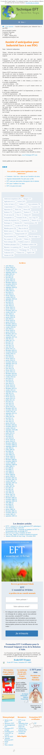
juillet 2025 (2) (10, 274)
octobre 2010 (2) (10, 428)
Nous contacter (9, 745)
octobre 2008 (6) (10, 463)
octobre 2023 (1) (10, 297)
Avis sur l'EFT (9, 736)
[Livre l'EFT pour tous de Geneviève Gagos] (35, 702)
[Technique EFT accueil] (22, 19)
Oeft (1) (33, 231)
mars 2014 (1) (10, 383)
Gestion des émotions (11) (11, 220)
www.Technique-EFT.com (29, 155)
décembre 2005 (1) (11, 511)
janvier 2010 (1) (10, 441)
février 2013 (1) (10, 396)
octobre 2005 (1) (10, 514)
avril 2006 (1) (10, 506)
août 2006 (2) (10, 502)
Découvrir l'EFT (9, 723)
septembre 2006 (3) (11, 501)
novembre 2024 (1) (11, 284)
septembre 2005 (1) (11, 516)
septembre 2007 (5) (11, 483)
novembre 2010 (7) (11, 426)
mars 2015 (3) (10, 368)
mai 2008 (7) (9, 469)
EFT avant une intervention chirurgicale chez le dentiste (23, 181)
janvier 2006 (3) (10, 509)
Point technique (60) (10, 242)
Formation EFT (9, 731)
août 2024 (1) (10, 289)
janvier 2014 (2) (10, 387)
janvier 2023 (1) (10, 309)
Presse (6, 741)
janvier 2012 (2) (10, 406)
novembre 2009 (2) (11, 445)
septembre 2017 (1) (11, 337)
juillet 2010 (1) (10, 433)
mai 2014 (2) (9, 380)
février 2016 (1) (10, 358)
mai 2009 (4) (9, 451)
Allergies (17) (27, 199)
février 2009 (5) (10, 456)
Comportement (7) (9, 207)
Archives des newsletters (22, 732)
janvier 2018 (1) (10, 332)
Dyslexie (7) (27, 212)
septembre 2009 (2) (11, 446)
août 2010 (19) (10, 431)
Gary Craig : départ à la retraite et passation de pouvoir (22, 534)
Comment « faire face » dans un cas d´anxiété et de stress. (23, 176)
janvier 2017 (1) (10, 348)
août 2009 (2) (10, 448)
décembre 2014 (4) (11, 373)
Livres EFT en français (9, 734)
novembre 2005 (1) (11, 512)
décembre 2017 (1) (11, 334)
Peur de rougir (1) (34, 236)
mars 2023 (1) (10, 305)
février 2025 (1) (10, 279)
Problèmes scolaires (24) (29, 244)
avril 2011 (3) (10, 420)
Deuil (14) (18, 209)
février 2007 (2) (10, 494)
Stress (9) (26, 247)
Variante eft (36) (9, 255)
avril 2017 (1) (10, 345)
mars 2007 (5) (10, 493)
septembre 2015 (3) (11, 363)
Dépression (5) (8, 209)
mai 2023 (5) (9, 302)
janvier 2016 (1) (10, 360)
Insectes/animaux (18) (30, 223)
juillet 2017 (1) (10, 340)
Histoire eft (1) (36, 220)
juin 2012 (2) (9, 401)
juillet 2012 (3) (10, 400)
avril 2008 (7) (10, 471)
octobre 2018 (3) (10, 327)
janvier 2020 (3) (10, 317)
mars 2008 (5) (10, 473)
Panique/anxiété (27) (21, 234)
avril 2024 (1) (10, 294)
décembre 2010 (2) (11, 425)
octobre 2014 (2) (10, 377)
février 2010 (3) (10, 440)
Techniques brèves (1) (10, 250)
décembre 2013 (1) (11, 388)
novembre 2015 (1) (11, 362)
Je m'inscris (21, 633)
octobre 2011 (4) (10, 411)
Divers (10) (26, 209)
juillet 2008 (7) (10, 466)
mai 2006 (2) (9, 504)
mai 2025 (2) (9, 277)
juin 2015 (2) (9, 367)
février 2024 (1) (10, 295)
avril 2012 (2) (10, 403)
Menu (22, 22)
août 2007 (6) (10, 484)
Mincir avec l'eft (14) (23, 231)
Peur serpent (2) (8, 239)
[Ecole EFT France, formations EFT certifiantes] (35, 727)
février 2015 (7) (10, 370)
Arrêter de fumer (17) (10, 204)
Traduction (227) (9, 252)
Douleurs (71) (8, 212)
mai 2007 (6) (9, 489)
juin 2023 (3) (9, 300)
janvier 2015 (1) (10, 372)
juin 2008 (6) (9, 468)
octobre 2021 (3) (10, 312)
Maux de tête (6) (23, 228)
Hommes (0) (18, 223)
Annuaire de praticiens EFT (22, 729)
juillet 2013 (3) (10, 395)
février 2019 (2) (10, 320)
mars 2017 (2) (10, 347)
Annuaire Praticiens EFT (9, 739)
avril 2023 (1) (10, 304)
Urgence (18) (30, 252)
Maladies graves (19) (10, 228)
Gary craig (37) (33, 217)
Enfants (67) (27, 215)
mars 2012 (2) (10, 405)
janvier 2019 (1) (10, 322)
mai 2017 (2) (9, 343)
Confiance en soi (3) (23, 207)
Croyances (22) (35, 207)
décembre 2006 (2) (11, 498)
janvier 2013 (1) (10, 398)
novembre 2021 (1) (11, 310)
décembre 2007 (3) (11, 478)
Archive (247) (21, 201)
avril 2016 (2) (10, 357)
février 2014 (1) (10, 385)
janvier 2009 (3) (10, 458)
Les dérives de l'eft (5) (21, 225)
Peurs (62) (19, 239)
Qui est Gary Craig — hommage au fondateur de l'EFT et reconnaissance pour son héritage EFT (22, 530)
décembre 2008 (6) (11, 459)
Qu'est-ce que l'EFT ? (8, 720)
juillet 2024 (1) (10, 290)
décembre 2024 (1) (11, 282)
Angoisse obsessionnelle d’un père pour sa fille (20, 179)
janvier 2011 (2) (10, 423)
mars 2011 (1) (10, 421)
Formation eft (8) (21, 217)
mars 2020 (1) (10, 314)
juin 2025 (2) (9, 276)
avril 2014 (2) (10, 382)
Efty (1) (19, 215)
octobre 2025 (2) (10, 271)
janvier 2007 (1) (10, 496)
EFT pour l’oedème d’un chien (16, 183)
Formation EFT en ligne (9, 729)
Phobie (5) (27, 239)
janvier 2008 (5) (10, 476)
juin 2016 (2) (9, 355)
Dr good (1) (18, 212)
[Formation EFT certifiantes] (22, 662)
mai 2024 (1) (9, 292)
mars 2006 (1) (10, 507)
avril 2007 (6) (10, 491)
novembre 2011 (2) (11, 410)
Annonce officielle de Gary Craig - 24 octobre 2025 (21, 536)
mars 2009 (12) (10, 454)
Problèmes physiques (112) (12, 244)
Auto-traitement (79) (34, 204)
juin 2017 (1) (9, 342)
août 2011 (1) (9, 415)
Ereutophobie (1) (9, 217)
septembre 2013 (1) (11, 392)
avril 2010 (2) (10, 438)
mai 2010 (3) (9, 436)
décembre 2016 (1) (11, 350)
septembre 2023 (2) (11, 299)
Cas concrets (9, 26)
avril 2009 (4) (10, 453)
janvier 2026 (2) (10, 267)
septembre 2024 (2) (11, 287)
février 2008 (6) (10, 474)
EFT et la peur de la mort (14, 186)
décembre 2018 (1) (11, 324)
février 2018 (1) (10, 330)
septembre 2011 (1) (11, 413)
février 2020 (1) (10, 315)
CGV (6, 743)
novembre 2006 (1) (11, 499)
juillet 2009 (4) (10, 449)
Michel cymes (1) (9, 231)
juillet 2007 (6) (10, 486)
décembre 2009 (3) (11, 443)
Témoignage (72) (24, 250)
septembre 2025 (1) (11, 272)
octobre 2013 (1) (10, 390)
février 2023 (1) (10, 307)
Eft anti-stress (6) (9, 215)
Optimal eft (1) (8, 234)
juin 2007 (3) (9, 488)
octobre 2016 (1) (10, 353)
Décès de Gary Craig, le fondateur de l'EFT (18, 533)
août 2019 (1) (10, 319)
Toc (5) (34, 250)
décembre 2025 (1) (11, 269)
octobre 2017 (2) (10, 335)
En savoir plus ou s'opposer (32, 3)
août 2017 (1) (10, 339)
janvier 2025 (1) (10, 281)
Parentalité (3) (22, 236)
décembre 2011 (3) (11, 408)
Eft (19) (36, 212)
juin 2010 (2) (9, 435)
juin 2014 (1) (9, 378)
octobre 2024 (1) (10, 286)
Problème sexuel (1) (24, 242)
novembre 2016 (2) (11, 352)
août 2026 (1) (10, 266)
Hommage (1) (8, 223)
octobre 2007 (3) (10, 481)
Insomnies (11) (8, 225)
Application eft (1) (9, 201)
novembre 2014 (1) (11, 375)
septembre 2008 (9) (11, 464)
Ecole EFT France (22, 660)
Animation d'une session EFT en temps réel (23, 725)
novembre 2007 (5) (11, 479)
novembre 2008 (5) (11, 461)
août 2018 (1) (10, 329)
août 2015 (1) (10, 365)
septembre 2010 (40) (12, 430)
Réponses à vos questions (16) (12, 247)
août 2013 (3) (10, 393)
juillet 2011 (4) (10, 416)
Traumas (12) (20, 252)
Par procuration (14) (10, 236)
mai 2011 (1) (9, 418)
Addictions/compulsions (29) (12, 199)
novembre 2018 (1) (11, 325)
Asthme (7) (22, 204)
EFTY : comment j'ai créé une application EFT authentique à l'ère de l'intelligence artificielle (23, 527)
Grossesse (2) (25, 220)
